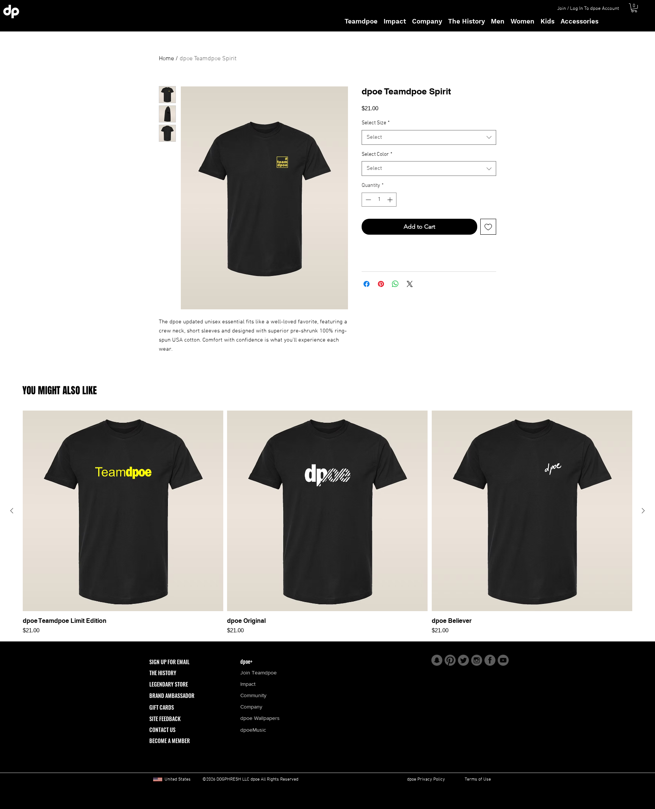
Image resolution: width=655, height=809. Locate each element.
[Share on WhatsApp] (395, 283)
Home (166, 59)
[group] (327, 522)
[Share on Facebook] (366, 283)
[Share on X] (409, 283)
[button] (634, 8)
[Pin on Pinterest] (380, 283)
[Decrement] (367, 199)
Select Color (377, 154)
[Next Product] (643, 510)
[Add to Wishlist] (488, 227)
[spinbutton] (379, 199)
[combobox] (429, 137)
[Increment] (390, 199)
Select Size (376, 123)
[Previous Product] (11, 510)
